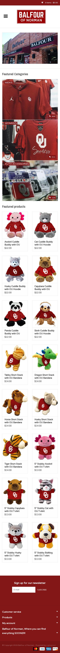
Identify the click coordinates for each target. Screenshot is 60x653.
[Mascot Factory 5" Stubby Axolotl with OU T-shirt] (45, 447)
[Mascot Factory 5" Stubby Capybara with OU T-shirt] (15, 491)
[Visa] (42, 649)
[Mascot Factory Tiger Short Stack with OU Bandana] (15, 447)
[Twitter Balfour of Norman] (30, 598)
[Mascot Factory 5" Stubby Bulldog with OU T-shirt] (45, 535)
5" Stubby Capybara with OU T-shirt (14, 509)
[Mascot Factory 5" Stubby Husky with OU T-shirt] (15, 535)
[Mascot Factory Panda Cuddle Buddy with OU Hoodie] (15, 313)
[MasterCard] (35, 649)
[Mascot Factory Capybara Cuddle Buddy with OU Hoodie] (45, 269)
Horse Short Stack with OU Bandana (14, 421)
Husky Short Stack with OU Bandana (44, 421)
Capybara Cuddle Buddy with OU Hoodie (43, 288)
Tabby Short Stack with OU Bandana (14, 376)
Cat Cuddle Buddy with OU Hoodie (44, 243)
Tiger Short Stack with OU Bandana (13, 465)
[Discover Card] (55, 649)
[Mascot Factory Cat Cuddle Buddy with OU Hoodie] (45, 225)
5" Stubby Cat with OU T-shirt (44, 509)
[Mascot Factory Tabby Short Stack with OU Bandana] (15, 358)
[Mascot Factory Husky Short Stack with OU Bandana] (45, 402)
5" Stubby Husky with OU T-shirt (13, 554)
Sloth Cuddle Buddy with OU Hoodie (44, 332)
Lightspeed (51, 645)
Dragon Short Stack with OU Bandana (44, 376)
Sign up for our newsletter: (30, 583)
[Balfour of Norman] (36, 16)
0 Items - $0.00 (51, 3)
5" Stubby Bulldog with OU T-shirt (44, 554)
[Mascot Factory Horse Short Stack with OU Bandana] (15, 402)
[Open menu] (5, 16)
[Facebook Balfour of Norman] (24, 598)
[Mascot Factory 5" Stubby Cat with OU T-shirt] (45, 491)
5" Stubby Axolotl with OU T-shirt (43, 465)
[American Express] (48, 649)
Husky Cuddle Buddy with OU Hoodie (15, 288)
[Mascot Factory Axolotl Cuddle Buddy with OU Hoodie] (15, 225)
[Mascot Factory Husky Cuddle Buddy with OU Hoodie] (15, 269)
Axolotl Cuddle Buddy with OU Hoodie (12, 243)
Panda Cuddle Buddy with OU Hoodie (12, 332)
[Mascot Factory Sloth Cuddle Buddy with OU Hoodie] (45, 313)
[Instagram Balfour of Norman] (35, 598)
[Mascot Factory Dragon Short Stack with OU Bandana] (45, 358)
